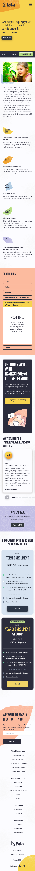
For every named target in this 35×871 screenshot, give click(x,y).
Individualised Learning (18, 759)
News (18, 798)
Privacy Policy (17, 850)
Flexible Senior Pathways (18, 763)
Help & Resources (18, 778)
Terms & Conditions (17, 854)
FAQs (14, 54)
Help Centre (18, 782)
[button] (13, 497)
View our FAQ (17, 525)
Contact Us (18, 828)
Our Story (18, 824)
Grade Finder (18, 809)
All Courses (18, 813)
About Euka (18, 820)
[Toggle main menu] (30, 4)
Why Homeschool (18, 751)
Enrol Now (7, 38)
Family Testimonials (18, 771)
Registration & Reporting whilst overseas (17, 401)
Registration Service (21, 598)
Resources (18, 786)
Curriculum (18, 805)
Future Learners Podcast (18, 790)
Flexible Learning (18, 755)
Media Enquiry (18, 833)
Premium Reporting (12, 602)
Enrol (17, 609)
